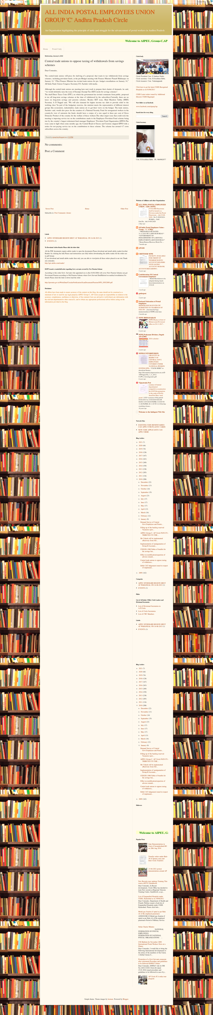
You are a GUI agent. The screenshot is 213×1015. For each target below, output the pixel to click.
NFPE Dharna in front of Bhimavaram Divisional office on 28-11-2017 (157, 322)
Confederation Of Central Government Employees (148, 275)
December (144, 482)
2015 (141, 462)
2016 (141, 459)
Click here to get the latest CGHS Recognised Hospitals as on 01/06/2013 (152, 88)
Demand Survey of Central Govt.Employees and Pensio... (151, 523)
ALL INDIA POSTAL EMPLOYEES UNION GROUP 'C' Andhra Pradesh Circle (100, 15)
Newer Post (49, 208)
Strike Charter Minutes (146, 927)
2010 (141, 479)
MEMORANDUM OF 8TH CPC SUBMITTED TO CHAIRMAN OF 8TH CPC (151, 307)
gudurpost (142, 293)
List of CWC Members (146, 614)
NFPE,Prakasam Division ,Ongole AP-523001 (151, 335)
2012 (141, 472)
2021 (141, 442)
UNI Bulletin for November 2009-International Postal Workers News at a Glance (151, 944)
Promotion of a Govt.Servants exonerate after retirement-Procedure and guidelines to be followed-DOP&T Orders (152, 961)
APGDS (142, 248)
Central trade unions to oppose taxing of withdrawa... (153, 561)
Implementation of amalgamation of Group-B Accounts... (153, 545)
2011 (141, 476)
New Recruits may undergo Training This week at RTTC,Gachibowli (152, 882)
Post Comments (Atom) (62, 213)
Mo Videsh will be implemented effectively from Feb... (151, 539)
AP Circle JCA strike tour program (157, 977)
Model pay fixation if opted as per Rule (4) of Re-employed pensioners (152, 912)
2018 (141, 452)
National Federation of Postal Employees (150, 302)
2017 (141, 455)
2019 (141, 449)
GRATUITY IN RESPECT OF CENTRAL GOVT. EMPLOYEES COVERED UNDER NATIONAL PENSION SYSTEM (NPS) (152, 361)
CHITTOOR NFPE (146, 253)
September (145, 492)
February (144, 516)
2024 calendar (154, 338)
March (143, 512)
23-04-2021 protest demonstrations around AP (157, 870)
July (142, 499)
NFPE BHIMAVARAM (147, 317)
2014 (141, 466)
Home (45, 49)
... (139, 295)
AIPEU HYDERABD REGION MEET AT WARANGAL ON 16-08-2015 (73, 238)
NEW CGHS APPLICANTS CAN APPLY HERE (150, 431)
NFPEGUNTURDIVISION (149, 353)
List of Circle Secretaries (147, 611)
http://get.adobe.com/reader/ (54, 263)
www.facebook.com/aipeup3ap (146, 106)
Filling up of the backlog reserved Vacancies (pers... (152, 528)
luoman (110, 999)
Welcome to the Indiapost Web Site (152, 412)
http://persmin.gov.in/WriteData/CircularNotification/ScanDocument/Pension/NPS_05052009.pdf (79, 282)
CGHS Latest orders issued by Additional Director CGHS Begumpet (150, 95)
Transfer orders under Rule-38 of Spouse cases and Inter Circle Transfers (158, 858)
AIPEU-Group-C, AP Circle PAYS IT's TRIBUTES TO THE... (154, 534)
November (145, 485)
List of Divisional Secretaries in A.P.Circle (149, 607)
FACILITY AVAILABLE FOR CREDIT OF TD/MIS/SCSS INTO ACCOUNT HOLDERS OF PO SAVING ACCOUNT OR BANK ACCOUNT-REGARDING (152, 262)
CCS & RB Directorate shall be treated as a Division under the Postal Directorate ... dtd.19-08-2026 (157, 212)
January (144, 519)
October (144, 489)
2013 (141, 469)
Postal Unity (57, 49)
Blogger (125, 999)
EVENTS (50, 241)
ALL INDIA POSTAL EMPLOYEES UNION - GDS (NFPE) (152, 205)
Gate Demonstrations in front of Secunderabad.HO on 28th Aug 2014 (157, 846)
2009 (141, 573)
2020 (141, 445)
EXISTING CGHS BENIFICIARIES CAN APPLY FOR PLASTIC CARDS (151, 426)
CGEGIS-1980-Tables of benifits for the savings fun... (153, 550)
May (142, 505)
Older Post (124, 208)
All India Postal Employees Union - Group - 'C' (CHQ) (152, 228)
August (143, 495)
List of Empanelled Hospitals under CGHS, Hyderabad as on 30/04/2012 (151, 897)
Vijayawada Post (145, 382)
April (143, 509)
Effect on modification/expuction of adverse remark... (152, 556)
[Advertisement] (90, 223)
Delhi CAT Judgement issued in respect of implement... (154, 566)
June (142, 502)
